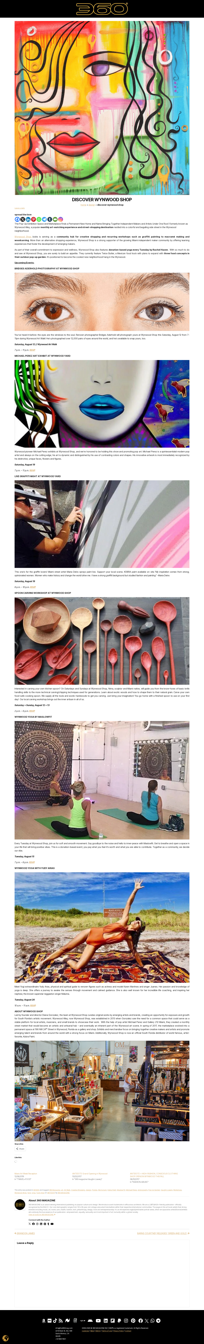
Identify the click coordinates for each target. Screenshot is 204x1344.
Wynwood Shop (24, 236)
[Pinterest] (33, 219)
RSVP (32, 470)
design (88, 1190)
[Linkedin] (28, 219)
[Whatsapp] (38, 219)
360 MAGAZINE (64, 1193)
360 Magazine (54, 1190)
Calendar (85, 1331)
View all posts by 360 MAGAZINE (41, 1215)
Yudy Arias (40, 1193)
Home (83, 204)
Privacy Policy (118, 1331)
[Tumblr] (49, 219)
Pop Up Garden (154, 1190)
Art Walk (67, 1190)
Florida (94, 1190)
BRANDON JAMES (26, 1233)
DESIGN (92, 204)
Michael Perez (131, 1190)
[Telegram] (44, 219)
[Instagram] (60, 219)
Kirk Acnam (102, 1190)
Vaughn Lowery (166, 1190)
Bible (92, 1331)
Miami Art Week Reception (26, 1173)
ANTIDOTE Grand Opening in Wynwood (89, 1173)
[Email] (55, 219)
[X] (22, 219)
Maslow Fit (121, 1190)
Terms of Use (107, 1331)
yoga (34, 1193)
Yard (29, 1193)
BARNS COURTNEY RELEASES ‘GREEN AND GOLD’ (162, 1233)
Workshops (177, 1190)
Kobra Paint (112, 1190)
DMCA (97, 1331)
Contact (128, 1331)
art (62, 1190)
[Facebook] (17, 219)
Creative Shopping (78, 1190)
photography (143, 1190)
